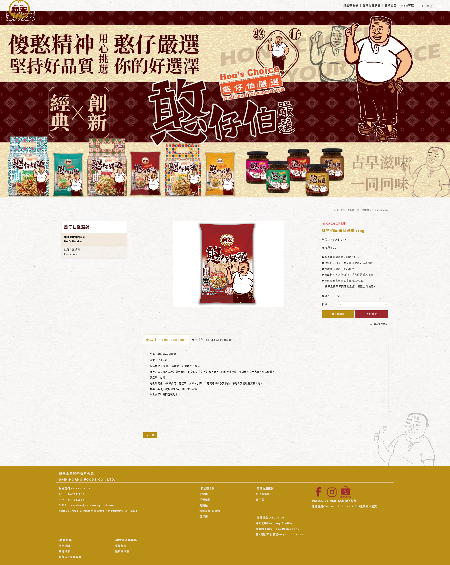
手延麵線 (205, 499)
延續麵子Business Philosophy (277, 528)
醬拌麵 (204, 516)
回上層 (150, 435)
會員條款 (120, 545)
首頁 (336, 210)
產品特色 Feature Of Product (211, 339)
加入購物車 (338, 314)
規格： (326, 296)
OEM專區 (407, 5)
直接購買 (372, 314)
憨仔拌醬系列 (72, 252)
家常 (202, 494)
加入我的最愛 (380, 323)
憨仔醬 (260, 499)
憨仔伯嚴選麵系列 (372, 210)
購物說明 (64, 545)
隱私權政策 (122, 551)
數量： (326, 304)
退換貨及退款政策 (70, 557)
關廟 (202, 505)
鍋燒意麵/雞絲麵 (210, 511)
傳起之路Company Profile (274, 523)
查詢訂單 (64, 551)
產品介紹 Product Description (166, 339)
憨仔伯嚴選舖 (372, 5)
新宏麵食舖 (350, 5)
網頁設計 (351, 500)
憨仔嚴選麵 (263, 494)
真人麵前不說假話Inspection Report (281, 534)
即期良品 (391, 5)
